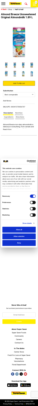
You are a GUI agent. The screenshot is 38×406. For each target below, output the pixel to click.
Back (4, 9)
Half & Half (19, 9)
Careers (19, 339)
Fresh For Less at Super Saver (19, 355)
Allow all (19, 229)
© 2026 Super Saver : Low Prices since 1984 (19, 401)
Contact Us (19, 343)
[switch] (33, 202)
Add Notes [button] (7, 101)
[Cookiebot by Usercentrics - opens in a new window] (27, 161)
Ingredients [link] (8, 117)
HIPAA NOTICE (30, 404)
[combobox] (19, 94)
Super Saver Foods (19, 333)
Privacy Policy (7, 404)
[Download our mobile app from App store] (12, 385)
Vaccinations (19, 361)
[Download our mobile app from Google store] (25, 385)
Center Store (19, 352)
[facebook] (12, 375)
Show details (27, 223)
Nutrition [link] (18, 113)
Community (19, 336)
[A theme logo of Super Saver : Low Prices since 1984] (15, 3)
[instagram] (17, 375)
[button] (6, 65)
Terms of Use (18, 404)
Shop (10, 9)
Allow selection (19, 236)
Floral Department (19, 365)
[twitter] (21, 375)
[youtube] (25, 375)
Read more (7, 129)
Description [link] (8, 113)
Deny (19, 243)
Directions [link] (20, 117)
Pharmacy (19, 359)
